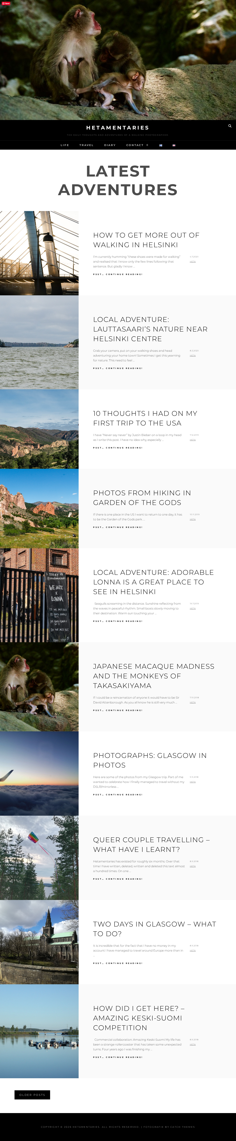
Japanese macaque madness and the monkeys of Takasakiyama (154, 676)
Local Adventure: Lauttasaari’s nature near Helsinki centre (150, 329)
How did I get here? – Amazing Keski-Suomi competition (139, 1018)
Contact (135, 145)
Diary (110, 145)
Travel (86, 145)
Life (65, 145)
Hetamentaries (118, 127)
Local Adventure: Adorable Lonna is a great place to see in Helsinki (153, 582)
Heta (193, 261)
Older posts (32, 1095)
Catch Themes (182, 1126)
